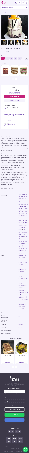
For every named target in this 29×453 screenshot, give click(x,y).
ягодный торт (22, 310)
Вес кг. (3, 55)
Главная (1, 12)
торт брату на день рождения (23, 206)
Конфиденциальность (8, 451)
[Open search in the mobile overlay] (23, 2)
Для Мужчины (19, 12)
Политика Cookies (14, 448)
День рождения (9, 12)
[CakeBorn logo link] (3, 3)
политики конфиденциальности (17, 394)
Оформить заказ (14, 96)
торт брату (22, 204)
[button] (26, 58)
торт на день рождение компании (23, 248)
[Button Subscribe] (23, 391)
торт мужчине (22, 243)
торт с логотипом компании (21, 290)
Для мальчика (22, 198)
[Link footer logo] (14, 381)
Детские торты (23, 196)
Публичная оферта (21, 451)
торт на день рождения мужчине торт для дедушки (23, 253)
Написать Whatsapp (14, 415)
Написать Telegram (14, 420)
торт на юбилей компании (23, 271)
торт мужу (21, 236)
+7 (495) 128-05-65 (14, 409)
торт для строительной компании (23, 223)
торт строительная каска (23, 304)
